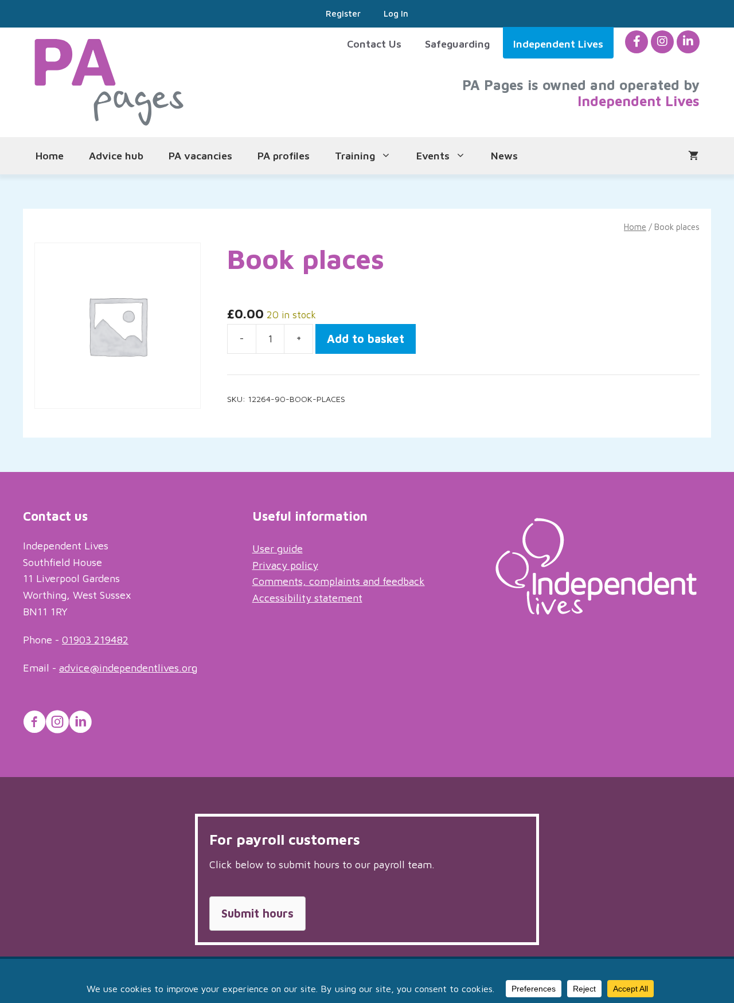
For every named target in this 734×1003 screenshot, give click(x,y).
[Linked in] (688, 42)
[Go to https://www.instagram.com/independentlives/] (57, 724)
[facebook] (637, 42)
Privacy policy (285, 565)
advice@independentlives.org (128, 668)
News (504, 156)
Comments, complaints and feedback (338, 581)
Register (343, 13)
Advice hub (116, 156)
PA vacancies (200, 156)
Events (433, 156)
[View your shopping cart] (693, 155)
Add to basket (365, 338)
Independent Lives (558, 44)
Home (50, 156)
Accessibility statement (307, 598)
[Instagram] (662, 42)
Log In (396, 13)
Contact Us (374, 44)
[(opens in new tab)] (596, 611)
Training (355, 156)
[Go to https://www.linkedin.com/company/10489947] (80, 724)
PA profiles (283, 156)
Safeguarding (457, 44)
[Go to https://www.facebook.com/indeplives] (34, 724)
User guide (277, 549)
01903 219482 (95, 640)
